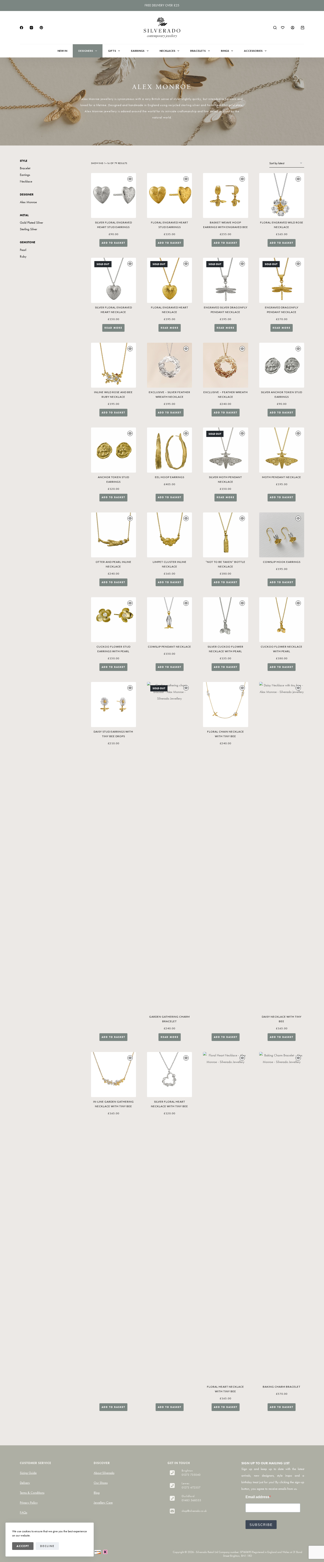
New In (62, 50)
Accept (23, 1546)
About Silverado (104, 1473)
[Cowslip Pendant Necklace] (169, 619)
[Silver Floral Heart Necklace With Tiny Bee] (169, 1074)
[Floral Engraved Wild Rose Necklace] (281, 195)
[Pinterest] (41, 27)
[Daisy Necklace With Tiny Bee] (281, 847)
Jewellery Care (103, 1502)
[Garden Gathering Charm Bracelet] (169, 847)
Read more (113, 327)
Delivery (25, 1483)
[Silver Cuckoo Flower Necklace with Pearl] (225, 619)
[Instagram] (31, 27)
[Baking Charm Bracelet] (281, 1217)
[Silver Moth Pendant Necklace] (225, 449)
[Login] (292, 27)
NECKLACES (167, 50)
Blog (97, 1492)
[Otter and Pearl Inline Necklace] (113, 534)
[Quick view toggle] (130, 179)
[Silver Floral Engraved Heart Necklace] (113, 280)
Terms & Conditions (32, 1492)
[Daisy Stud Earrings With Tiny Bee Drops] (113, 704)
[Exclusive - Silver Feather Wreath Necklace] (169, 365)
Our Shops (101, 1483)
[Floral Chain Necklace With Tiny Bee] (225, 704)
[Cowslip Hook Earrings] (281, 534)
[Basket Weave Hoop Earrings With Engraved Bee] (225, 195)
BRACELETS (198, 50)
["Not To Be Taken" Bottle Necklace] (225, 534)
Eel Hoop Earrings (169, 477)
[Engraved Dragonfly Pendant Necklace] (281, 280)
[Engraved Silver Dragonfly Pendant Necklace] (225, 280)
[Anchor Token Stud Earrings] (113, 449)
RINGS (225, 50)
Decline (47, 1546)
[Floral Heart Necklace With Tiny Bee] (225, 1217)
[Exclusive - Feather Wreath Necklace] (225, 365)
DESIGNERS (85, 50)
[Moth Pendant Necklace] (281, 449)
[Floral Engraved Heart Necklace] (169, 280)
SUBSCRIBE (261, 1525)
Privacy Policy (29, 1502)
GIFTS (112, 50)
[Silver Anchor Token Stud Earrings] (281, 365)
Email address (257, 1497)
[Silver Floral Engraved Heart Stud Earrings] (113, 195)
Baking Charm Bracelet (281, 1386)
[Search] (275, 27)
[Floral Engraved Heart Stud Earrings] (169, 195)
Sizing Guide (28, 1473)
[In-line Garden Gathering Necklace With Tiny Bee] (113, 1074)
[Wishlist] (282, 27)
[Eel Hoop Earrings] (169, 449)
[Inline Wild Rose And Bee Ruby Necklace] (113, 365)
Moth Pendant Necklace (281, 477)
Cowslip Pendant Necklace (169, 646)
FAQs (23, 1512)
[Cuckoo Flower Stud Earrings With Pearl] (113, 619)
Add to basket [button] (113, 242)
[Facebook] (21, 27)
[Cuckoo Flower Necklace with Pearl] (281, 619)
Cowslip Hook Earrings (281, 562)
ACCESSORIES (253, 50)
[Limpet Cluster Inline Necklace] (169, 534)
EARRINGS (137, 50)
